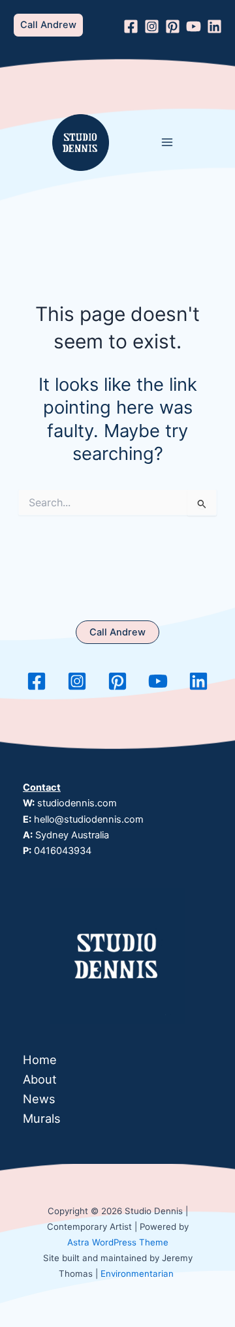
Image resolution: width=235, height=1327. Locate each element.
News (39, 1098)
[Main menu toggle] (167, 142)
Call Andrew (117, 632)
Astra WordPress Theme (117, 1242)
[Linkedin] (214, 26)
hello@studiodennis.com (89, 819)
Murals (42, 1118)
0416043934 (62, 851)
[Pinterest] (172, 26)
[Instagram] (151, 26)
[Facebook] (130, 26)
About (40, 1079)
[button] (48, 25)
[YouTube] (193, 26)
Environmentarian (137, 1273)
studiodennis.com (77, 803)
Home (40, 1059)
